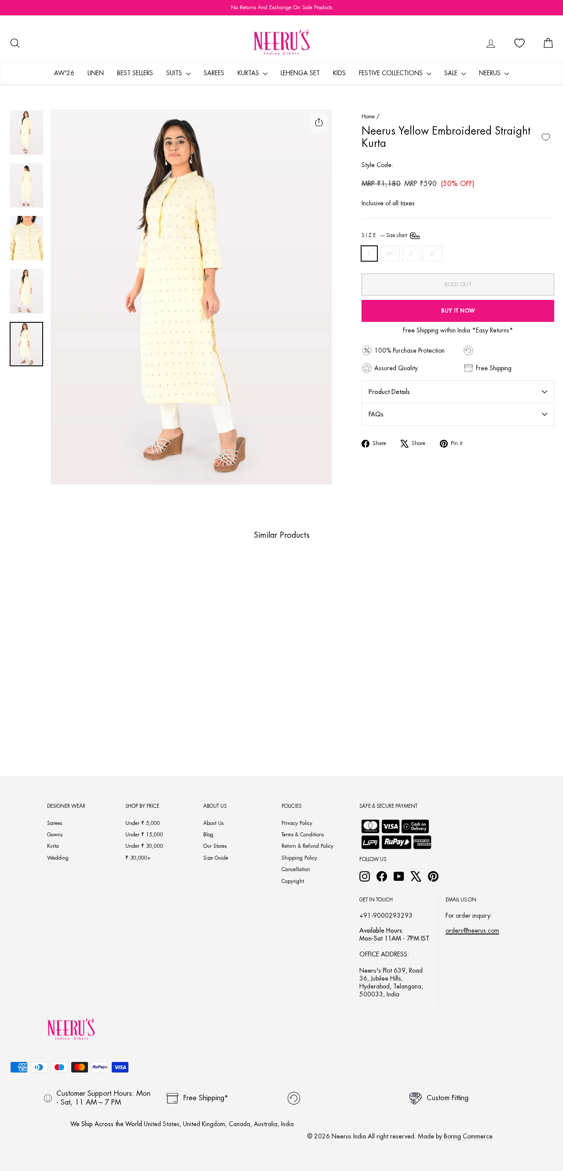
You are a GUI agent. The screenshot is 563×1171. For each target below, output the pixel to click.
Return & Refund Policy (307, 846)
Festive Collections (391, 73)
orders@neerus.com (472, 930)
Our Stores (215, 846)
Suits (175, 73)
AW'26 (64, 73)
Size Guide (215, 858)
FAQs (376, 414)
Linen (96, 73)
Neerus (490, 73)
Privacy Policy (297, 823)
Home (368, 116)
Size (385, 235)
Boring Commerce (468, 1136)
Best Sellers (135, 73)
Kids (339, 73)
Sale (451, 73)
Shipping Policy (299, 858)
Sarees (214, 73)
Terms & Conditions (303, 834)
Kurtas (249, 73)
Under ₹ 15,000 (144, 834)
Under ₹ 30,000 (144, 846)
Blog (208, 834)
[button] (59, 714)
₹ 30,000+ (137, 858)
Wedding (58, 858)
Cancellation (296, 869)
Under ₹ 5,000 (142, 823)
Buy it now (458, 311)
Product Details (389, 392)
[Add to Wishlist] (545, 137)
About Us (213, 823)
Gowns (54, 834)
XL (432, 253)
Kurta (53, 846)
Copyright (293, 881)
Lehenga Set (300, 73)
